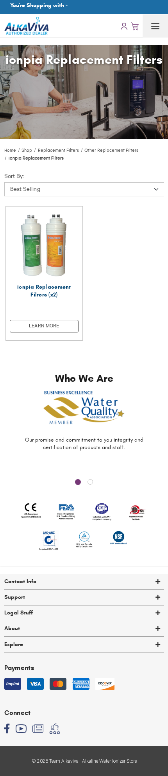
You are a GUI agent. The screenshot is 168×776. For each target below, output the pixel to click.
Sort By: (14, 176)
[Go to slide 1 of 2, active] (77, 482)
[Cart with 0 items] (135, 26)
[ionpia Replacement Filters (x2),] (44, 244)
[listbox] (84, 189)
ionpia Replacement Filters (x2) (44, 291)
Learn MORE (44, 326)
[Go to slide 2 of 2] (90, 482)
